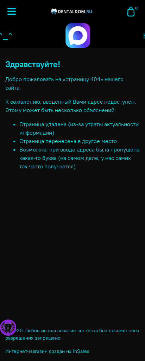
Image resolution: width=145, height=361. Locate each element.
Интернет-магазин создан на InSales (47, 351)
